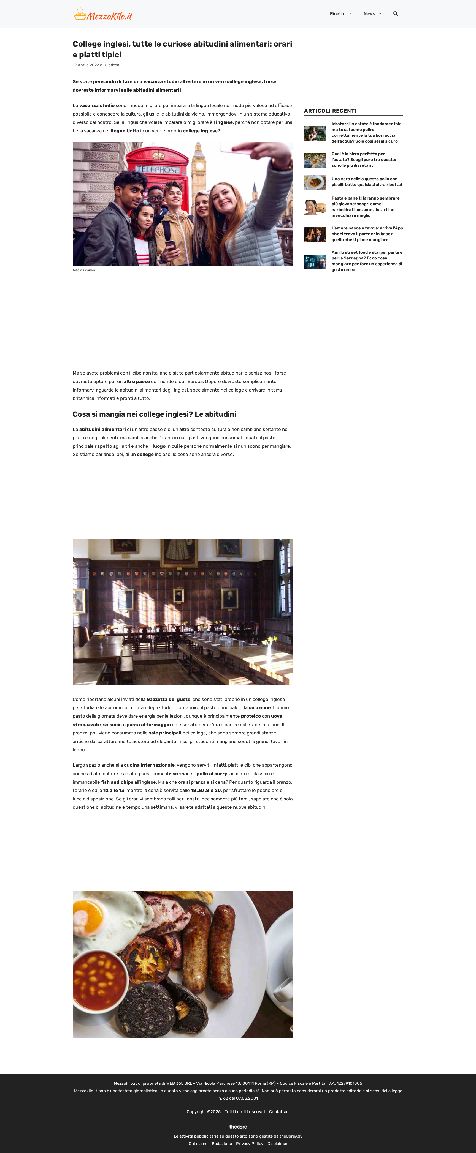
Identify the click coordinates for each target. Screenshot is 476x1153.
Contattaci (279, 1111)
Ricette (337, 13)
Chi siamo (198, 1143)
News (369, 13)
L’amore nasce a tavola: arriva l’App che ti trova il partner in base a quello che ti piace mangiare (367, 234)
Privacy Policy (249, 1143)
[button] (395, 14)
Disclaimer (277, 1143)
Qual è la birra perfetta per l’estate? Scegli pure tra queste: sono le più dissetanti (364, 159)
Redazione (222, 1143)
